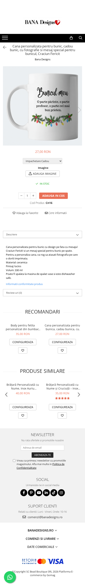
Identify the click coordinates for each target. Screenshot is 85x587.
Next (79, 110)
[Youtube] (38, 492)
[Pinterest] (31, 492)
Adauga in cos (53, 196)
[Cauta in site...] (80, 38)
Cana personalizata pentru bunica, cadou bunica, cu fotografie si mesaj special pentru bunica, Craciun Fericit (62, 327)
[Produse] (5, 39)
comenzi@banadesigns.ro (44, 517)
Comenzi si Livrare (41, 539)
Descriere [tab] (11, 234)
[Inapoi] (3, 47)
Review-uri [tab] (14, 292)
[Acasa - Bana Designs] (42, 24)
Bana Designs (42, 59)
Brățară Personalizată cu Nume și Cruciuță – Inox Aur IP (62, 386)
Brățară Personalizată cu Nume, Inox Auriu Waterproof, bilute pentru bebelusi (23, 386)
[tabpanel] (42, 106)
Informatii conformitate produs (24, 284)
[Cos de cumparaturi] (71, 38)
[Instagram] (61, 492)
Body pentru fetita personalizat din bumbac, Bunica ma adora (23, 327)
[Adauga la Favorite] (22, 350)
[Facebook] (23, 492)
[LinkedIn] (46, 492)
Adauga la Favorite (26, 213)
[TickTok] (53, 492)
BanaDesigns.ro (41, 530)
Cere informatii (57, 213)
